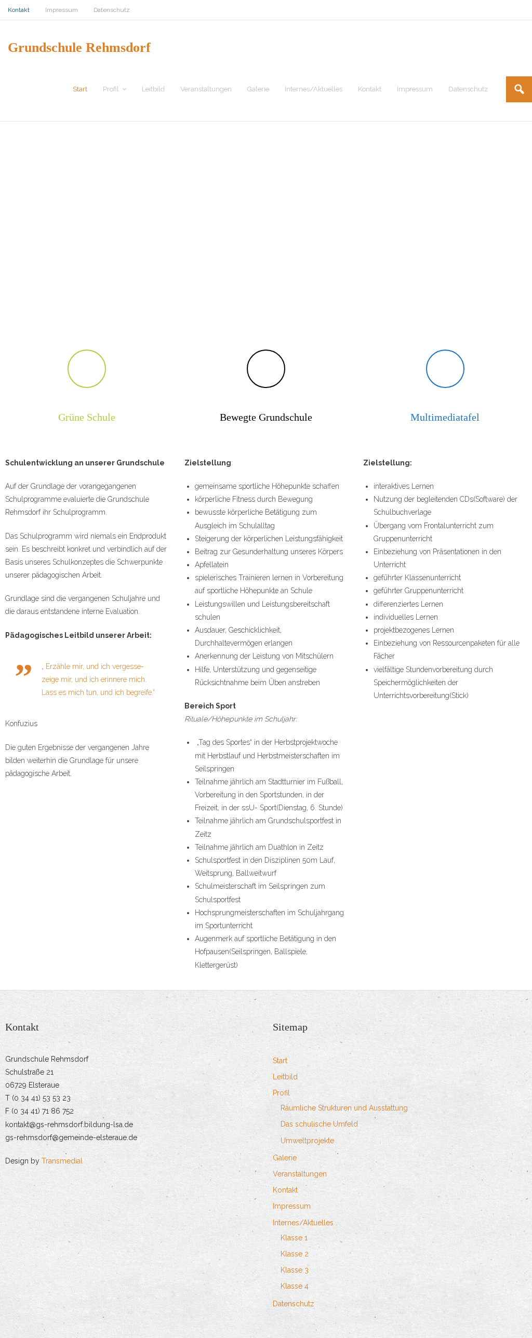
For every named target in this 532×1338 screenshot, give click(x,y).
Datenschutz (112, 10)
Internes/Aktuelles (303, 1223)
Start (280, 1060)
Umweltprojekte (307, 1140)
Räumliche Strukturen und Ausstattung (344, 1108)
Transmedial (62, 1161)
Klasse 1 (294, 1238)
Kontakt (19, 10)
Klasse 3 (295, 1270)
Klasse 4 (295, 1286)
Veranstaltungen (300, 1174)
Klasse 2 (295, 1254)
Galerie (285, 1158)
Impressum (61, 10)
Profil (281, 1093)
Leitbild (285, 1077)
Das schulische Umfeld (319, 1124)
